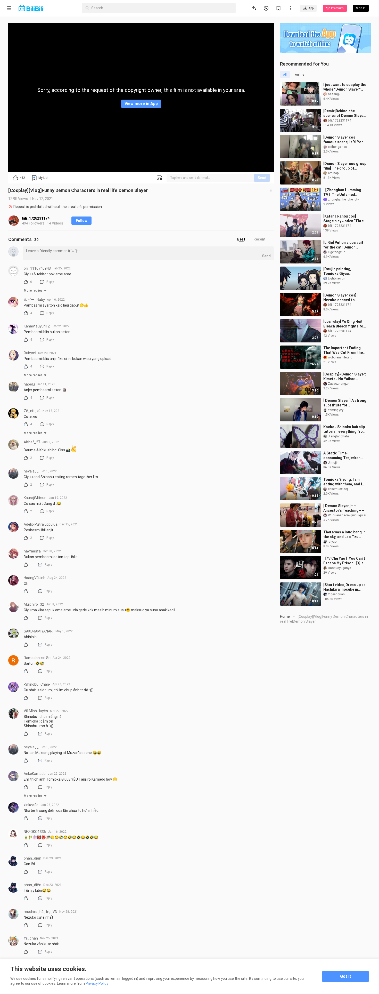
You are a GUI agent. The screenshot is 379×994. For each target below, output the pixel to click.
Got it (345, 976)
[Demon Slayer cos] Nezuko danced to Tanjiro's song (339, 297)
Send (262, 178)
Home (285, 616)
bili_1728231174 (36, 218)
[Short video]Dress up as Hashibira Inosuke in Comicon (344, 587)
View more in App (141, 103)
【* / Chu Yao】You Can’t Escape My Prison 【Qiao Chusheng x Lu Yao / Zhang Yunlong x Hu (344, 560)
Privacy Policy (97, 983)
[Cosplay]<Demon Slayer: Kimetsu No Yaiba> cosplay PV (344, 376)
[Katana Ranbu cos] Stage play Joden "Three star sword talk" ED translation (344, 218)
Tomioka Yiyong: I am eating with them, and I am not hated (342, 481)
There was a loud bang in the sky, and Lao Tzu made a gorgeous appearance (344, 534)
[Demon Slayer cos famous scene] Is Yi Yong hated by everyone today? (344, 139)
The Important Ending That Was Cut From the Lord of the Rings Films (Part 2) (343, 350)
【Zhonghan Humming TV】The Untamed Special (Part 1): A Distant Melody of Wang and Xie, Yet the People (344, 192)
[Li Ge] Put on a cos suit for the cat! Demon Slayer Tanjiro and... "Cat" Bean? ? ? (343, 245)
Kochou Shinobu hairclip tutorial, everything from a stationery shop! (344, 429)
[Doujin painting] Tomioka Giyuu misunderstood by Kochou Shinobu (339, 271)
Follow (81, 221)
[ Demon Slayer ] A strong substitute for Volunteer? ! (344, 402)
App (311, 8)
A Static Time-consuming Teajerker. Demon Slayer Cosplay (342, 455)
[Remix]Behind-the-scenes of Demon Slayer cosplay (344, 113)
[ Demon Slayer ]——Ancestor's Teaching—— (343, 508)
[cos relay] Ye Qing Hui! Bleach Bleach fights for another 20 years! (344, 323)
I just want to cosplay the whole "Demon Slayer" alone (344, 87)
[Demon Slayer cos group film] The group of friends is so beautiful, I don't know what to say (344, 166)
